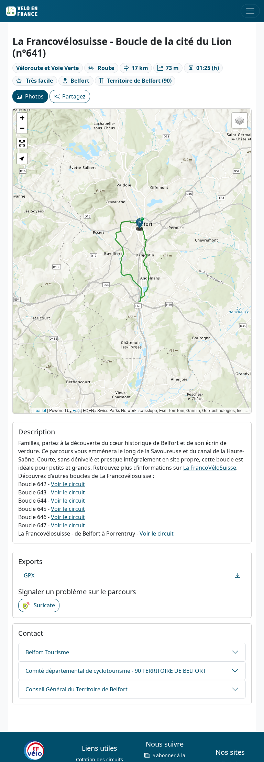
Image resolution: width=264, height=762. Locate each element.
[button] (140, 224)
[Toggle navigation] (250, 11)
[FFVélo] (34, 750)
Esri (76, 410)
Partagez (74, 96)
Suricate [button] (43, 605)
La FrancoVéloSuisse (209, 467)
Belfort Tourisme (47, 652)
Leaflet (39, 410)
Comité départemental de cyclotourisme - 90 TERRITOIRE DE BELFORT (115, 671)
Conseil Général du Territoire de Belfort (76, 689)
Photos (34, 96)
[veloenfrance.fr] (21, 11)
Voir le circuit (68, 484)
